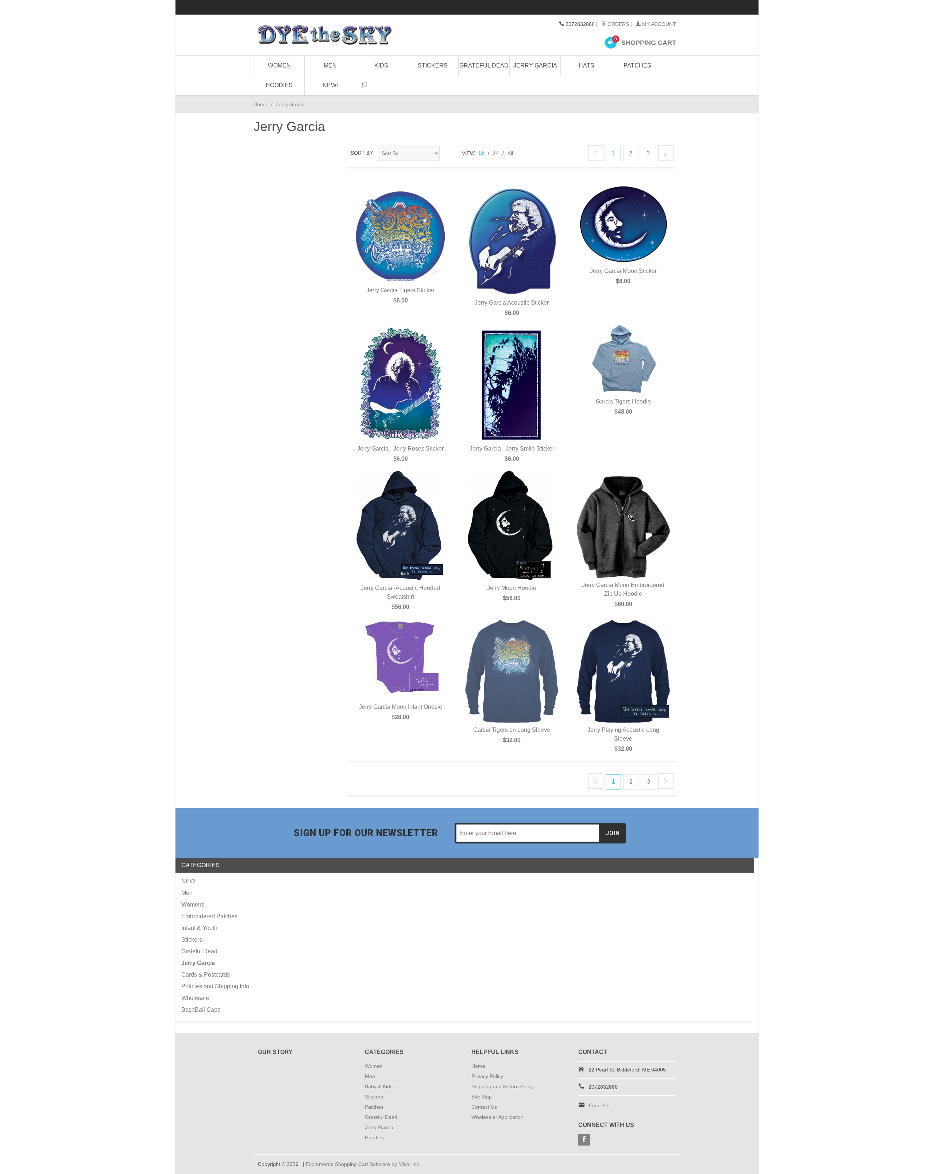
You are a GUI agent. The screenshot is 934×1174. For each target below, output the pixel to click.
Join (613, 833)
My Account (658, 24)
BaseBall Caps (200, 1010)
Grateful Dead (484, 65)
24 (496, 153)
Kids (381, 65)
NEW (188, 881)
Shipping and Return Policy (502, 1086)
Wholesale (195, 998)
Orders (617, 24)
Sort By (362, 153)
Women (279, 65)
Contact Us (484, 1107)
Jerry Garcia (535, 65)
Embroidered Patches (209, 916)
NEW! (330, 85)
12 (481, 153)
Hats (586, 65)
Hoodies (279, 85)
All (510, 153)
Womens (192, 904)
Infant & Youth (199, 928)
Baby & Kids (379, 1086)
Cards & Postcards (205, 975)
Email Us (599, 1105)
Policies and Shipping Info (215, 986)
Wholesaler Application (497, 1117)
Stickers (433, 65)
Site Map (481, 1097)
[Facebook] (584, 1140)
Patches (637, 65)
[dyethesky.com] (325, 35)
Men (330, 65)
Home (260, 104)
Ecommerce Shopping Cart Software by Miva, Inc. (363, 1164)
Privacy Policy (487, 1076)
